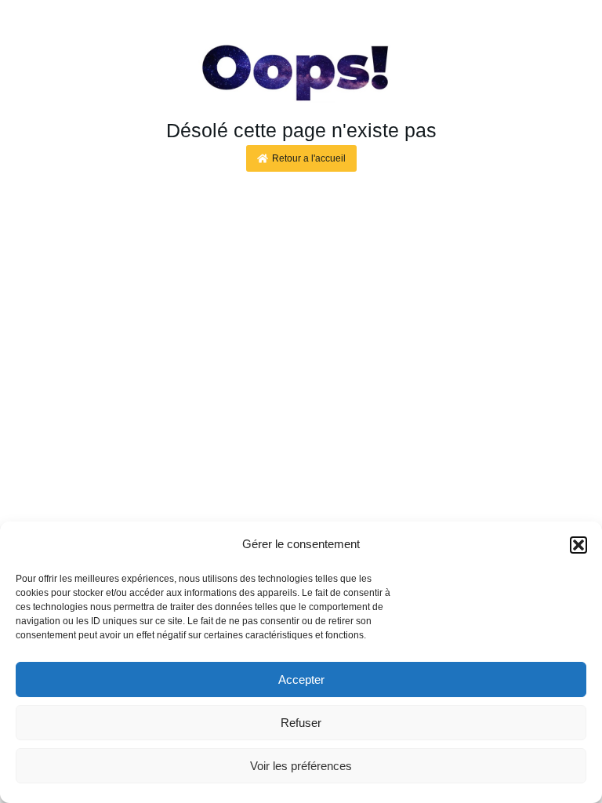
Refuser (301, 722)
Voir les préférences (301, 765)
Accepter (301, 679)
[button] (578, 545)
